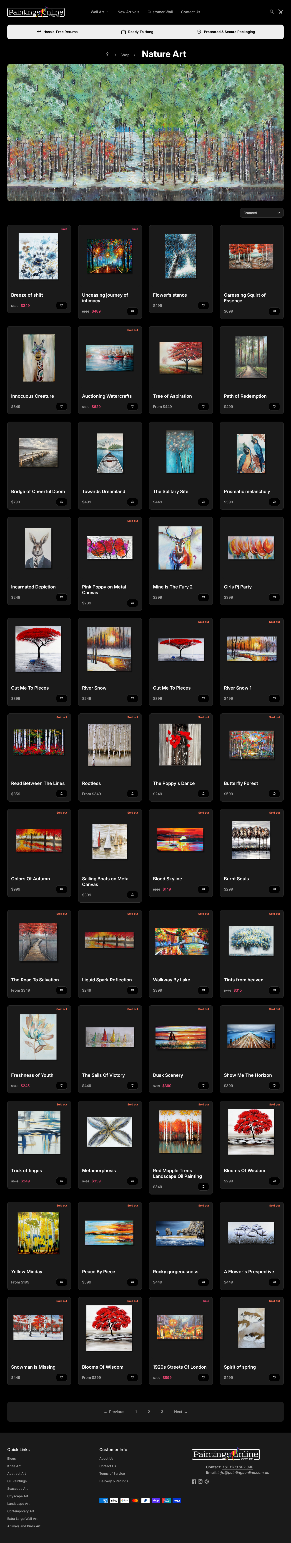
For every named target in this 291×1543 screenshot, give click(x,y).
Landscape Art (18, 1503)
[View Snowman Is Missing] (39, 1329)
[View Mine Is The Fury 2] (181, 549)
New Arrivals (128, 12)
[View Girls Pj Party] (252, 549)
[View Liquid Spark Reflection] (110, 942)
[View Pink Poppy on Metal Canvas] (110, 549)
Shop (125, 55)
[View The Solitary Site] (181, 453)
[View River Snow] (110, 650)
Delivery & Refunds (113, 1481)
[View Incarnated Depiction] (39, 549)
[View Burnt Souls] (252, 841)
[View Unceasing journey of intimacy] (110, 257)
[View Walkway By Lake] (181, 942)
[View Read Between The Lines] (39, 745)
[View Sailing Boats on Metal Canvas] (110, 841)
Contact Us (190, 12)
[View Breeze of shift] (39, 257)
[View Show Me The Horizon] (252, 1037)
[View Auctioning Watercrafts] (110, 358)
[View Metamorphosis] (110, 1132)
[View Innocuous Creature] (39, 358)
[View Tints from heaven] (252, 942)
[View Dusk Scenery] (181, 1037)
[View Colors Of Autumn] (39, 841)
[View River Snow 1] (252, 650)
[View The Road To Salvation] (39, 942)
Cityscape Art (17, 1496)
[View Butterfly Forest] (252, 745)
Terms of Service (112, 1473)
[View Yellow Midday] (39, 1233)
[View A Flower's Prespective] (252, 1233)
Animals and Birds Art (23, 1526)
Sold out (132, 330)
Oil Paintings (17, 1481)
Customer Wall (160, 12)
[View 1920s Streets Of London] (181, 1329)
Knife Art (14, 1466)
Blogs (11, 1458)
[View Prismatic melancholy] (252, 453)
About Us (106, 1458)
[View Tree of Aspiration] (181, 358)
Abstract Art (16, 1473)
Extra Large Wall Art (22, 1518)
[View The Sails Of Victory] (110, 1037)
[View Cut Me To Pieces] (39, 650)
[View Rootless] (110, 745)
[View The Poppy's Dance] (181, 745)
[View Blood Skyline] (181, 841)
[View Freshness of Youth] (39, 1037)
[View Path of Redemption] (252, 358)
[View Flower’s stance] (181, 257)
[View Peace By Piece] (110, 1233)
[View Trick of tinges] (39, 1132)
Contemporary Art (20, 1511)
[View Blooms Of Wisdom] (252, 1132)
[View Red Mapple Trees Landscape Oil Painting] (181, 1132)
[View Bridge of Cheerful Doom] (39, 453)
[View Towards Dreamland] (110, 453)
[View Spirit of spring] (252, 1329)
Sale (64, 229)
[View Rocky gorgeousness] (181, 1233)
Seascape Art (17, 1488)
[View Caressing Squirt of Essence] (252, 257)
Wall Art (99, 12)
